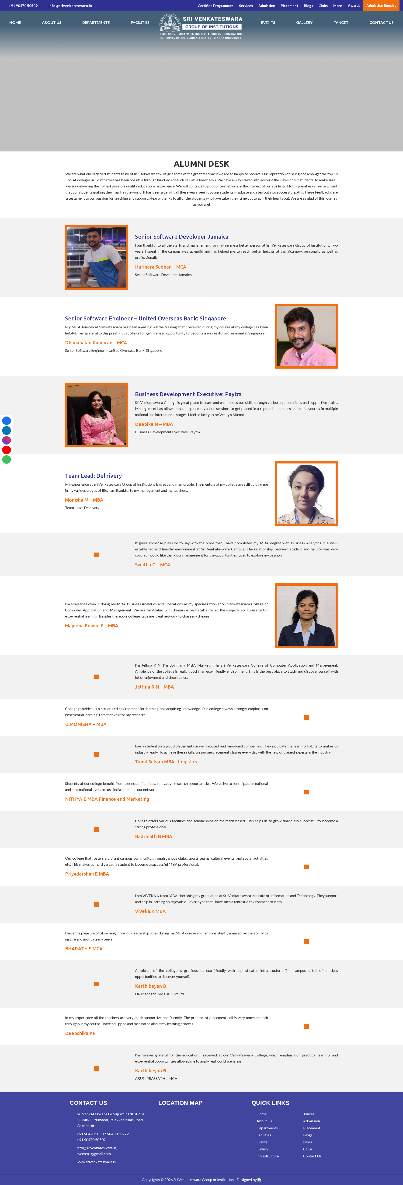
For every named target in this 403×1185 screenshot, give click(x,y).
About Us (51, 22)
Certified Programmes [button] (215, 6)
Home (15, 22)
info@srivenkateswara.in (70, 5)
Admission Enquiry (381, 5)
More (307, 1142)
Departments (96, 22)
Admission (266, 6)
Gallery (304, 22)
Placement (311, 1128)
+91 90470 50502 (91, 1139)
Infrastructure (267, 1156)
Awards (354, 5)
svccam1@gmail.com (94, 1153)
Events (268, 22)
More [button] (337, 6)
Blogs (308, 6)
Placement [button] (289, 6)
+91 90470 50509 (23, 5)
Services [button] (246, 6)
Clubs (307, 1149)
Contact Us (381, 22)
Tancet (341, 22)
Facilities (140, 22)
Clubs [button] (323, 6)
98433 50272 (118, 1133)
